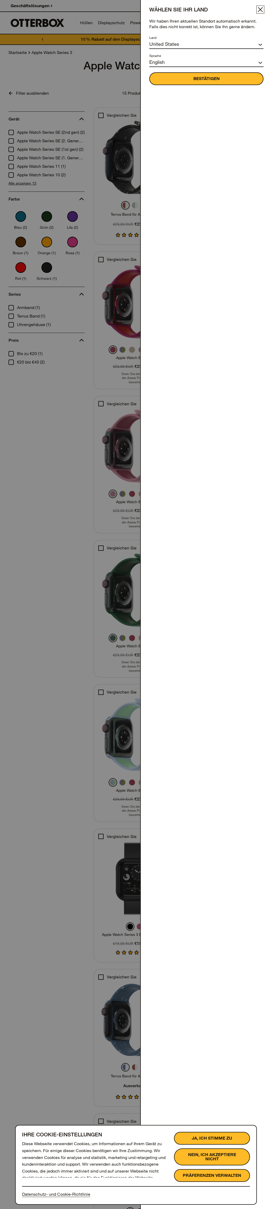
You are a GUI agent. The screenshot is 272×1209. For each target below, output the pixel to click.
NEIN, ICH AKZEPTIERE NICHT (212, 1156)
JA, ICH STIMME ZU (212, 1138)
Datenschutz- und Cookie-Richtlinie (56, 1194)
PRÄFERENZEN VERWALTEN (212, 1175)
